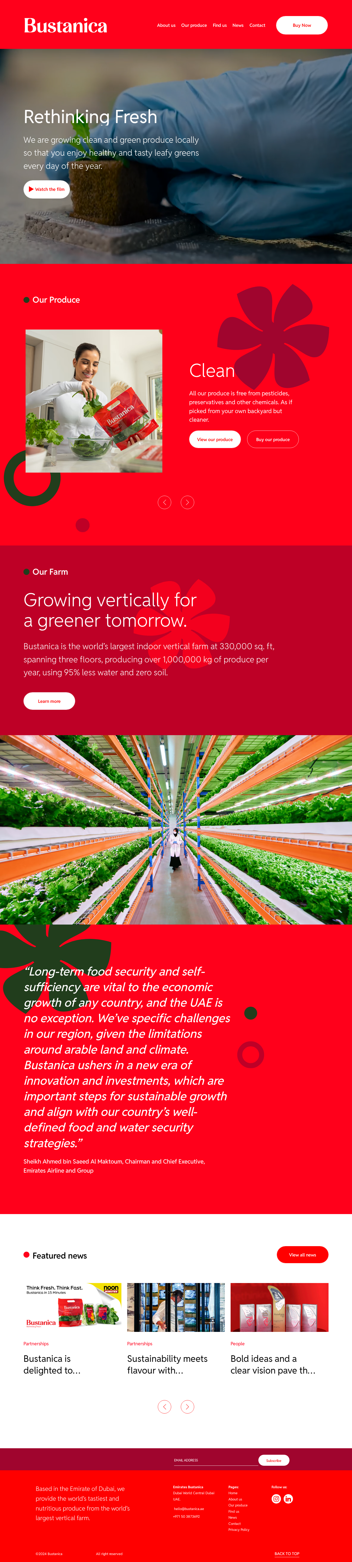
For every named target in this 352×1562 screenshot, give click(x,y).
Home (233, 1493)
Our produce (194, 25)
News (238, 25)
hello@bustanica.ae (188, 1508)
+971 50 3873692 (186, 1516)
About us (166, 25)
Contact (257, 25)
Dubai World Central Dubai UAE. (193, 1493)
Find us (220, 25)
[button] (164, 502)
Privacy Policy (239, 1529)
